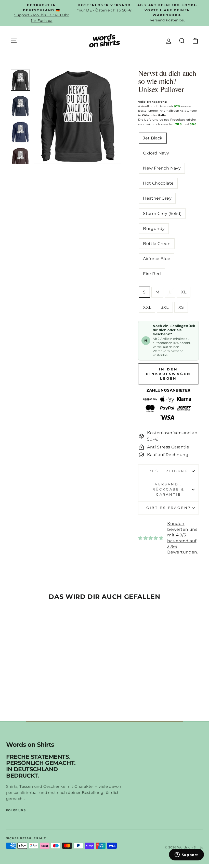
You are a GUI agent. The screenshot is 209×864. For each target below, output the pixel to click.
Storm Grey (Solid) (162, 213)
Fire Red (152, 273)
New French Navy (162, 168)
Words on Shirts (30, 745)
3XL (164, 307)
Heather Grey (157, 198)
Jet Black (153, 138)
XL (183, 292)
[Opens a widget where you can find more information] (186, 855)
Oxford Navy (156, 153)
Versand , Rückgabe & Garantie (168, 489)
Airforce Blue (156, 258)
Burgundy (154, 228)
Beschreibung (168, 471)
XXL (147, 307)
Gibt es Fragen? (168, 508)
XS (181, 307)
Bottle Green (157, 243)
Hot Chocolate (158, 183)
